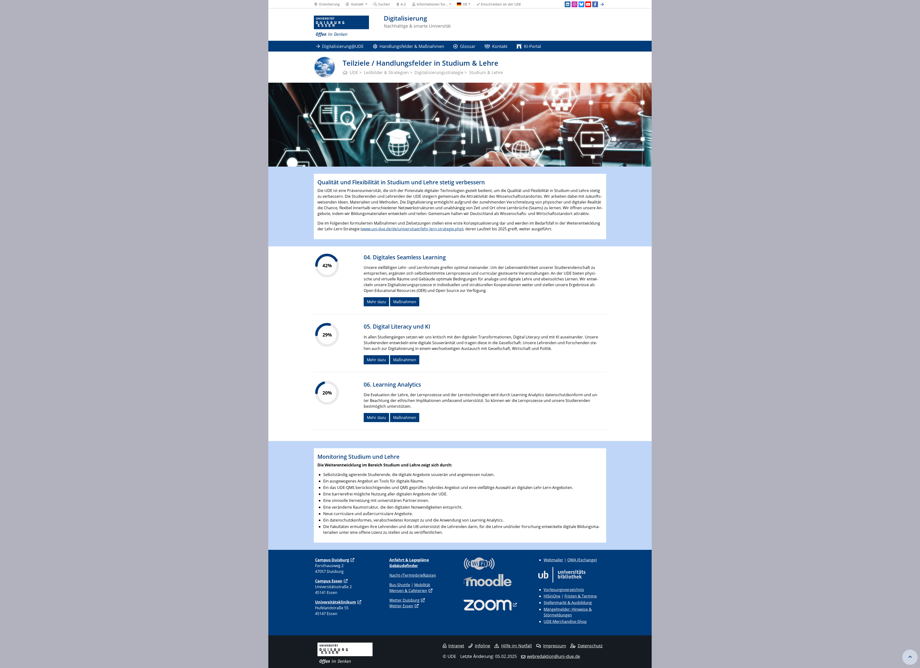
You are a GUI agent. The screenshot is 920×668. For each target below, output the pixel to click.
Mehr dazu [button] (376, 301)
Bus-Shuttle (399, 584)
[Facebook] (595, 4)
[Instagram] (574, 4)
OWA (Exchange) (582, 560)
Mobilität (422, 584)
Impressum (554, 646)
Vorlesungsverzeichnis (564, 589)
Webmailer (553, 560)
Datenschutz (590, 646)
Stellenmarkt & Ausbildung (568, 602)
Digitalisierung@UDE (343, 46)
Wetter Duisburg (404, 600)
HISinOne (552, 596)
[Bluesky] (581, 4)
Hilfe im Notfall (516, 646)
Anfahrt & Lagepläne (409, 560)
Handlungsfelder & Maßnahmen (412, 46)
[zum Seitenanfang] (910, 657)
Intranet (456, 646)
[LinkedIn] (567, 4)
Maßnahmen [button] (404, 301)
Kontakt (499, 46)
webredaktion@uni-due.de (553, 656)
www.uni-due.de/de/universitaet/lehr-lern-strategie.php (412, 229)
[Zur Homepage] (341, 26)
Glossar (467, 46)
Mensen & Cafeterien (408, 590)
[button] (356, 4)
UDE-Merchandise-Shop (565, 621)
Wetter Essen (401, 606)
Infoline (482, 646)
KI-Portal (532, 46)
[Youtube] (588, 4)
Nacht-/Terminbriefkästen (412, 575)
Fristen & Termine (580, 596)
